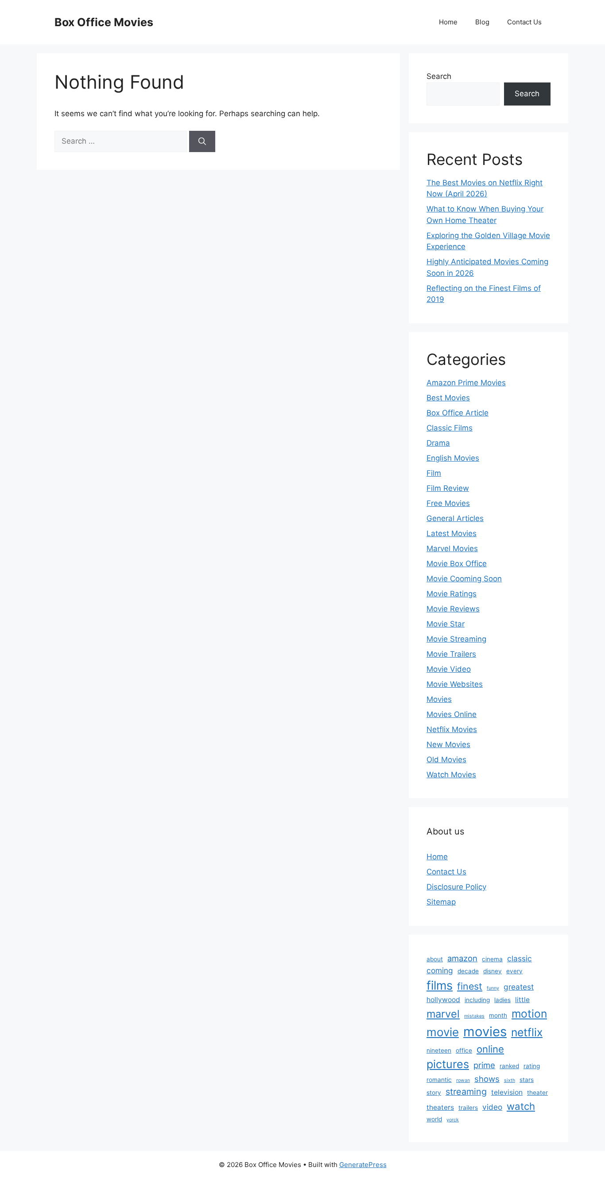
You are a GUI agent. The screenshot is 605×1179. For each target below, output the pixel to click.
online (490, 1049)
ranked (509, 1065)
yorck (452, 1120)
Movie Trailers (451, 654)
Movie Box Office (457, 563)
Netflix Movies (452, 729)
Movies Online (452, 714)
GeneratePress (363, 1164)
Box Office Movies (103, 22)
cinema (492, 959)
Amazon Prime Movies (466, 382)
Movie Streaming (456, 639)
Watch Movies (451, 774)
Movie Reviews (453, 608)
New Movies (448, 744)
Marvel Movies (452, 548)
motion (529, 1013)
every (514, 971)
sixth (509, 1080)
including (477, 999)
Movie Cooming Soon (464, 578)
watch (521, 1106)
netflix (527, 1032)
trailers (468, 1107)
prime (484, 1065)
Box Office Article (458, 412)
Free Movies (448, 503)
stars (527, 1079)
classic (519, 958)
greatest (519, 986)
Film (434, 473)
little (522, 999)
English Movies (453, 458)
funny (493, 988)
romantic (439, 1079)
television (507, 1092)
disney (492, 971)
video (492, 1107)
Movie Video (449, 669)
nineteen (439, 1050)
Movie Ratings (452, 593)
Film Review (448, 488)
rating (532, 1065)
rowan (463, 1080)
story (434, 1092)
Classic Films (450, 427)
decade (468, 971)
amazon (462, 958)
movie (443, 1032)
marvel (443, 1013)
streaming (466, 1091)
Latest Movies (452, 533)
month (498, 1015)
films (440, 985)
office (464, 1050)
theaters (440, 1107)
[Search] (202, 141)
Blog (482, 22)
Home (448, 22)
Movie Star (446, 623)
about (435, 959)
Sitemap (441, 901)
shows (487, 1079)
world (434, 1119)
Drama (438, 443)
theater (537, 1092)
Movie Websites (455, 684)
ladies (502, 999)
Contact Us (524, 22)
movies (485, 1031)
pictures (448, 1064)
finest (469, 986)
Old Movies (446, 759)
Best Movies (448, 397)
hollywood (443, 999)
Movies (439, 699)
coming (440, 970)
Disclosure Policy (456, 886)
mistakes (474, 1016)
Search (439, 76)
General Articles (455, 518)
